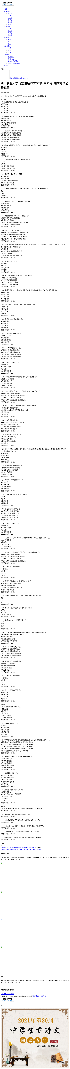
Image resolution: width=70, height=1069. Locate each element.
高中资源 (7, 37)
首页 (5, 9)
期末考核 (20, 78)
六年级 (10, 24)
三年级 (10, 18)
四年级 (10, 20)
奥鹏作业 (7, 54)
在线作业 (11, 57)
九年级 (10, 35)
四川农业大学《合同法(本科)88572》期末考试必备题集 (18, 847)
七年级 (10, 31)
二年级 (10, 15)
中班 (9, 50)
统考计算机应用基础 (14, 63)
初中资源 (7, 26)
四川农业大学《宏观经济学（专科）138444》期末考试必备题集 (21, 850)
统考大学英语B (13, 61)
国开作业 (7, 65)
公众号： (4, 994)
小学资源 (7, 11)
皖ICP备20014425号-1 (39, 996)
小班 (9, 48)
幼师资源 (7, 46)
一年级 (10, 13)
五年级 (10, 22)
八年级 (10, 33)
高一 (9, 39)
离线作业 (11, 59)
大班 (9, 52)
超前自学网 (13, 78)
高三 (9, 44)
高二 (9, 41)
